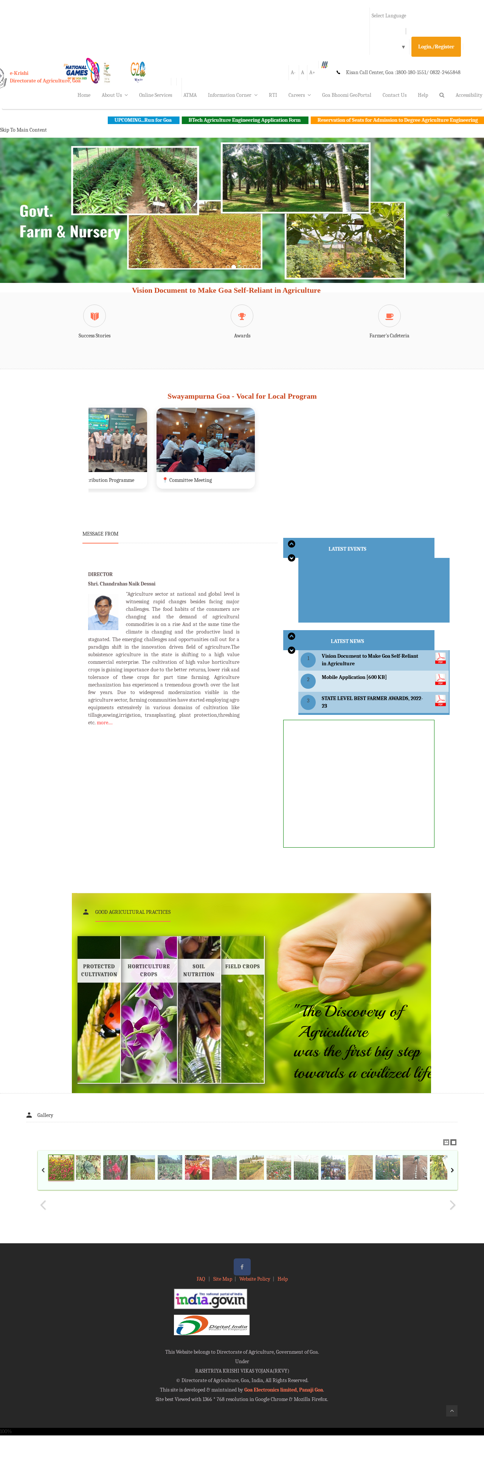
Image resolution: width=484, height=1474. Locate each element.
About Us (112, 95)
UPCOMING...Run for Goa (72, 120)
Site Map (222, 1279)
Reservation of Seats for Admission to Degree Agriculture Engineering (327, 120)
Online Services (155, 95)
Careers (297, 95)
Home (84, 95)
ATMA (190, 95)
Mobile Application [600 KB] (354, 677)
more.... (105, 722)
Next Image (452, 1205)
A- (293, 72)
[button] (36, 219)
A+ (312, 72)
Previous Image (43, 1205)
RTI (273, 95)
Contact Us (394, 95)
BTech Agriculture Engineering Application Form (174, 120)
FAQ (201, 1279)
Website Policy (254, 1279)
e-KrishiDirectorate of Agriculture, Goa (45, 77)
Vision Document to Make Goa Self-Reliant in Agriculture (226, 290)
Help (423, 95)
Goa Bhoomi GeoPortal (346, 95)
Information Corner (229, 95)
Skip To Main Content (23, 130)
